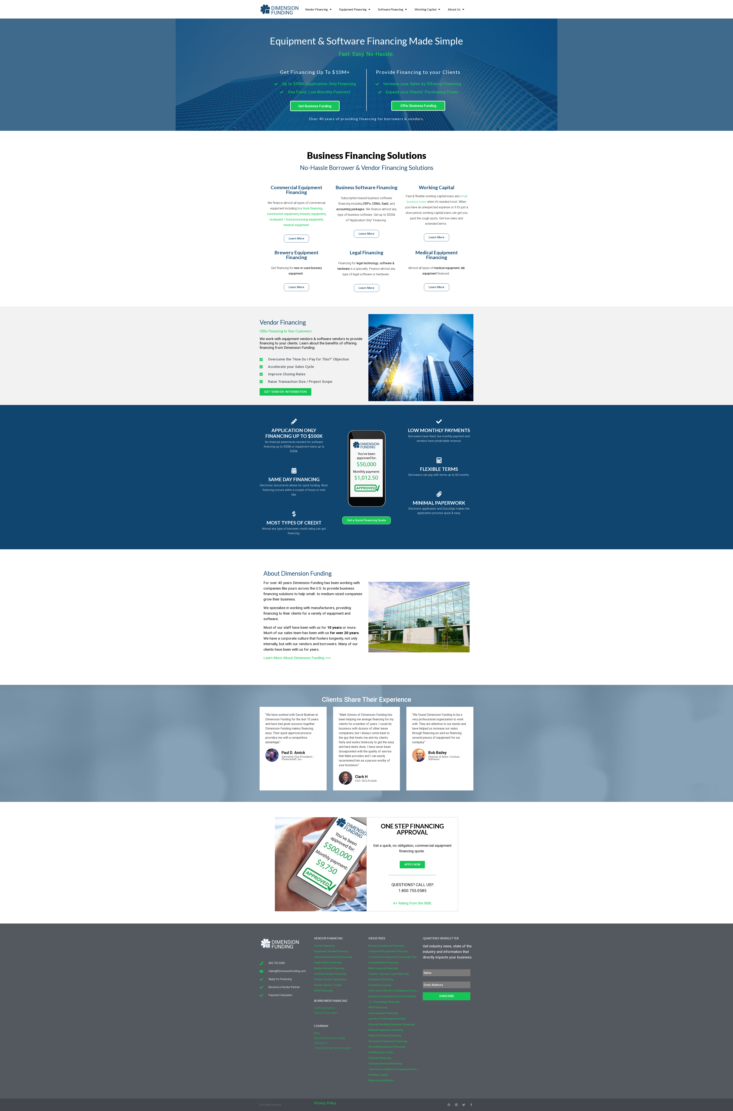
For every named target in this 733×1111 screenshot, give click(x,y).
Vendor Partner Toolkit (327, 985)
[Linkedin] (456, 1104)
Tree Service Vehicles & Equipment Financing (393, 1069)
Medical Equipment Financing (436, 255)
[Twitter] (463, 1104)
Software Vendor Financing (330, 973)
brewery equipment (312, 214)
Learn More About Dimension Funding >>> (297, 658)
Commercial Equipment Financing (296, 189)
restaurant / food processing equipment (296, 219)
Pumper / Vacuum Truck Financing (388, 973)
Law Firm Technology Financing (386, 1018)
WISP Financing (323, 990)
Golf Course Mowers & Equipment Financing (393, 990)
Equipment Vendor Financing (331, 951)
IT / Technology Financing (383, 1001)
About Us (454, 9)
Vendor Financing (316, 9)
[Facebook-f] (471, 1104)
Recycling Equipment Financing (386, 1046)
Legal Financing (366, 252)
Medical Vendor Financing (329, 968)
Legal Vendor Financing (327, 962)
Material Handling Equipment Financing (391, 1024)
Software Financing (390, 9)
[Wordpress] (448, 1104)
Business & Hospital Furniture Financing (392, 996)
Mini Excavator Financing (383, 968)
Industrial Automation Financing (333, 956)
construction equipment (282, 214)
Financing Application (381, 1080)
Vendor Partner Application (330, 979)
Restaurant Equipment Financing (387, 1041)
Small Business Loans (381, 1052)
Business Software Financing (366, 187)
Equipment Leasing (379, 985)
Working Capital (425, 9)
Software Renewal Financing (385, 1063)
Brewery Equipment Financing (296, 255)
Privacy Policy (325, 1103)
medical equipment (296, 225)
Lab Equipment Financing (383, 1013)
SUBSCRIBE (446, 996)
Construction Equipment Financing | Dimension (393, 956)
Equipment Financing (352, 9)
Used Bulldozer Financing (383, 962)
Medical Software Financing (384, 1035)
